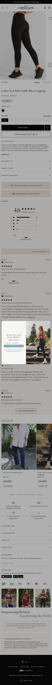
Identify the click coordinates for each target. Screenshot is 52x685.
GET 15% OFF (14, 346)
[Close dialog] (49, 323)
